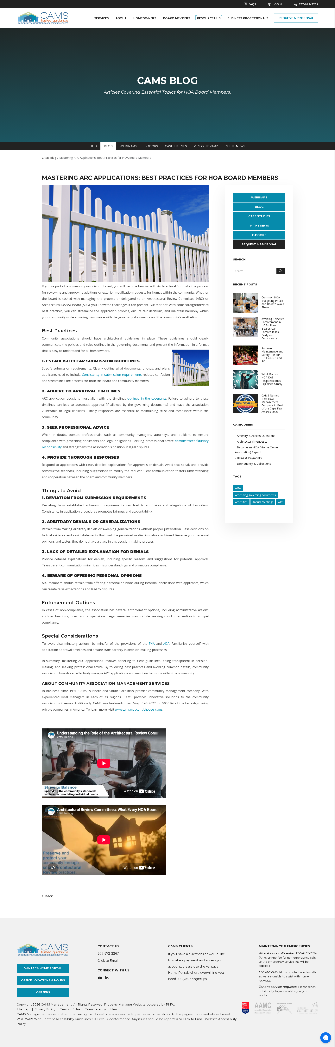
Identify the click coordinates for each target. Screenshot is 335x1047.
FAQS (252, 4)
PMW (170, 1004)
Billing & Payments (249, 458)
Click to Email (108, 961)
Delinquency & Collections (254, 463)
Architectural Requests (252, 441)
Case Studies (259, 216)
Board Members (176, 18)
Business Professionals (247, 18)
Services (101, 18)
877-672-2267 (308, 4)
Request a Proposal (259, 244)
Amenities (241, 502)
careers (43, 992)
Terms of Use (70, 1009)
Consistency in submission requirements (112, 374)
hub (93, 146)
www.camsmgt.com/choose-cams (138, 709)
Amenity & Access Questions (256, 436)
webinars (128, 146)
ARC (280, 502)
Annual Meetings (262, 502)
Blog (259, 207)
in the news (235, 146)
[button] (100, 978)
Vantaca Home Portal (43, 968)
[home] (42, 18)
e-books (151, 146)
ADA (166, 643)
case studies (176, 146)
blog (108, 146)
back (49, 896)
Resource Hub (209, 18)
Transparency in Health (103, 1009)
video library (206, 146)
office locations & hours (43, 980)
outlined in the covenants (146, 398)
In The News (259, 225)
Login (277, 4)
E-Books (259, 235)
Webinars (259, 197)
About (121, 18)
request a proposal (296, 18)
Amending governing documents (255, 495)
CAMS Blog (49, 157)
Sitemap (23, 1009)
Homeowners (144, 18)
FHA (152, 643)
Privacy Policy (45, 1009)
